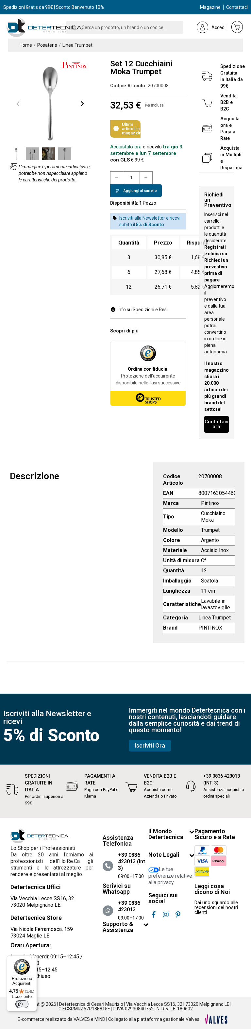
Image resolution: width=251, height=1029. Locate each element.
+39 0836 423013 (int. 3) (132, 861)
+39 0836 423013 (129, 906)
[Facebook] (153, 914)
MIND (99, 1019)
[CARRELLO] (237, 27)
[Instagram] (165, 914)
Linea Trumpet (214, 618)
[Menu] (33, 959)
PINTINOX (210, 628)
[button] (18, 104)
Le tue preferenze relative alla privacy (170, 876)
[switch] (21, 1004)
